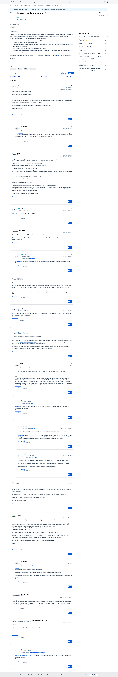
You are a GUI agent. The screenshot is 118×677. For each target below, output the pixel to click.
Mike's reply (27, 460)
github (36, 36)
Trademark (47, 674)
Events (55, 2)
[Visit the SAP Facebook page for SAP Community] (89, 674)
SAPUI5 (25, 68)
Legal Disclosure (40, 674)
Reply (69, 119)
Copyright (33, 674)
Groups (38, 2)
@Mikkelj (17, 568)
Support (53, 674)
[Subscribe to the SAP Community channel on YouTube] (94, 674)
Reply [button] (71, 73)
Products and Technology (29, 2)
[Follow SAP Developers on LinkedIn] (97, 674)
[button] (102, 20)
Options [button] (106, 13)
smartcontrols (32, 68)
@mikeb (14, 213)
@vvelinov (20, 435)
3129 (18, 348)
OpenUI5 (19, 68)
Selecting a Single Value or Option (28, 342)
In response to (27, 130)
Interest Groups (24, 5)
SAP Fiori (12, 27)
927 (13, 348)
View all (80, 74)
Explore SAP (99, 2)
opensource (13, 68)
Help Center (61, 2)
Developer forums (46, 9)
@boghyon (17, 406)
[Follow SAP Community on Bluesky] (92, 674)
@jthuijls (14, 313)
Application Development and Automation (36, 5)
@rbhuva (20, 133)
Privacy (21, 674)
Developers (44, 2)
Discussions (47, 5)
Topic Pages (68, 2)
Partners (50, 2)
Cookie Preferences (60, 674)
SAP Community (13, 5)
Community (18, 2)
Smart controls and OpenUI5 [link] (56, 5)
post (59, 55)
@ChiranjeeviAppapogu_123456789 (24, 655)
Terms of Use (27, 674)
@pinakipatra (18, 261)
